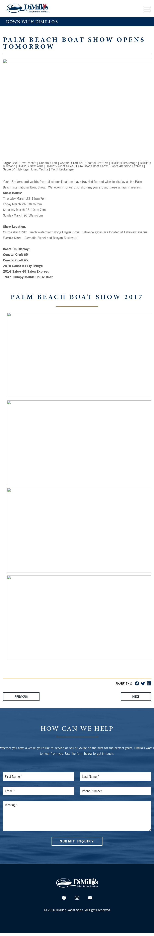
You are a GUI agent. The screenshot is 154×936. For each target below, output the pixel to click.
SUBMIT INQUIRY (77, 841)
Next (135, 696)
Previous (21, 696)
